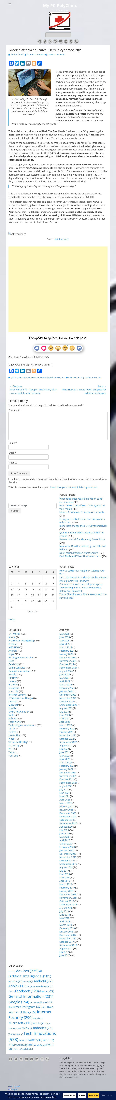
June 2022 (64, 752)
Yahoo (11, 752)
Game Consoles (16, 667)
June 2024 (64, 674)
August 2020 (66, 826)
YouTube (13, 755)
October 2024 (66, 664)
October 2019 (66, 860)
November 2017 (67, 938)
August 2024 (66, 671)
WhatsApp (14, 745)
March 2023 (65, 725)
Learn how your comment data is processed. (74, 487)
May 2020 (64, 836)
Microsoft (13, 704)
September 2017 (68, 945)
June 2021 (64, 792)
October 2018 (66, 901)
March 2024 (65, 684)
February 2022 (67, 765)
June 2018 (64, 914)
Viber (11, 738)
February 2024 (67, 688)
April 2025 (64, 644)
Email (12, 452)
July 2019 (64, 870)
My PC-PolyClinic (60, 5)
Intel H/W (13, 691)
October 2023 (66, 701)
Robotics (13, 718)
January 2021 (66, 809)
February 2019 (67, 887)
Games (46, 991)
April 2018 (64, 921)
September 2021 (68, 782)
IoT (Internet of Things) (20, 698)
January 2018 (66, 931)
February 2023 (67, 728)
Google (12, 674)
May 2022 (64, 755)
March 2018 (65, 924)
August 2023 (66, 708)
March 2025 (65, 647)
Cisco (11, 660)
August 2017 (66, 948)
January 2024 (66, 691)
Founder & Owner (35, 54)
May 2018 (64, 918)
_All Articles (16, 377)
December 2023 (67, 694)
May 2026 (64, 633)
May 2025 (64, 640)
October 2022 (66, 738)
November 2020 (67, 816)
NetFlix (12, 715)
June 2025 (64, 637)
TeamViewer (15, 721)
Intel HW (48, 1007)
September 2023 (68, 704)
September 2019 (68, 864)
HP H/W (12, 677)
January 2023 (66, 732)
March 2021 (65, 803)
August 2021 (66, 786)
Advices (27, 970)
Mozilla (12, 708)
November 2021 (67, 776)
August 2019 (66, 867)
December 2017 (67, 935)
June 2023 (64, 715)
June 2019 (64, 874)
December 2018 (67, 894)
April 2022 (64, 759)
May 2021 (64, 796)
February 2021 (67, 806)
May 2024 (64, 677)
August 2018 (66, 907)
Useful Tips (14, 735)
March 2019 (65, 884)
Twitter (12, 732)
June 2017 (64, 955)
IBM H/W (13, 684)
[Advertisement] (58, 280)
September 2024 (68, 667)
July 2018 (64, 911)
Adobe (11, 637)
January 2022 (66, 769)
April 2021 (64, 799)
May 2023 (64, 718)
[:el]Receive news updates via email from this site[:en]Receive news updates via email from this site (57, 480)
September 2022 (68, 742)
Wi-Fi (11, 748)
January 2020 (66, 850)
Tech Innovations (93, 377)
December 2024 (67, 657)
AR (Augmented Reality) (20, 657)
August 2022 (66, 745)
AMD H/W (13, 647)
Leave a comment (56, 54)
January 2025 (66, 654)
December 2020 (67, 813)
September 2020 (68, 823)
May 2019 (64, 877)
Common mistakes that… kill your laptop (80, 584)
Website (12, 462)
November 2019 (67, 857)
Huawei (12, 681)
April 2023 (64, 721)
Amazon (12, 644)
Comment (14, 410)
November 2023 (67, 698)
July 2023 (64, 711)
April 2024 (64, 681)
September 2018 (68, 904)
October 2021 (66, 779)
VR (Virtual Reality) (18, 742)
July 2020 (64, 830)
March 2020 (65, 843)
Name (12, 442)
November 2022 (67, 735)
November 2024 (67, 660)
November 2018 (67, 897)
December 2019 (67, 853)
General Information (19, 671)
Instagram (13, 688)
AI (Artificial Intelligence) (21, 640)
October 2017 (66, 941)
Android (12, 650)
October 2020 (66, 820)
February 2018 (67, 928)
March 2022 (65, 762)
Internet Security (31, 377)
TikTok (11, 728)
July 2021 (64, 789)
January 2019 (66, 891)
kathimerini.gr (62, 239)
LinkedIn (12, 701)
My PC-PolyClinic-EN (19, 711)
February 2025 (67, 650)
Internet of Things (22, 1012)
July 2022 (64, 748)
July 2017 (64, 951)
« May (11, 619)
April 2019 (64, 880)
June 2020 (64, 833)
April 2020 (64, 840)
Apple (11, 654)
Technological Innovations (52, 377)
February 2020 (67, 847)
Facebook (13, 664)
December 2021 (67, 772)
